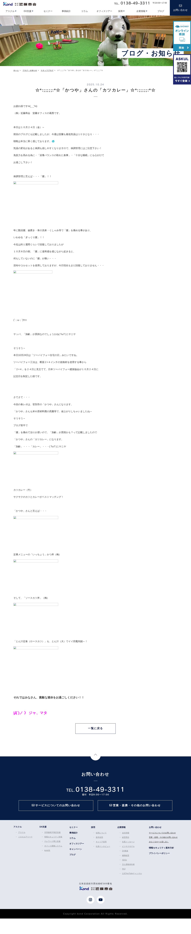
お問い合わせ (180, 10)
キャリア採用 (101, 842)
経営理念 (125, 837)
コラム (72, 838)
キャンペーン (75, 849)
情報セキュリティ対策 (53, 837)
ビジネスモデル (128, 846)
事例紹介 (73, 833)
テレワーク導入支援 (52, 841)
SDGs (124, 860)
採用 (93, 827)
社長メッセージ (128, 842)
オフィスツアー (76, 843)
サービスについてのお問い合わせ (162, 833)
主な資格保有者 (128, 864)
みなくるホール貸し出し (159, 842)
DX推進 (125, 851)
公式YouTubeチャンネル (132, 873)
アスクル (21, 832)
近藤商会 (19, 4)
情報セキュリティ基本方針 (161, 848)
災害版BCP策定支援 (52, 832)
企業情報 (121, 827)
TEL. (132, 3)
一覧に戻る (95, 728)
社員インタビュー (103, 846)
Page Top (95, 755)
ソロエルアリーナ (25, 837)
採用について (101, 833)
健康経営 (125, 855)
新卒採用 (99, 837)
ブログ (72, 854)
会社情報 (125, 833)
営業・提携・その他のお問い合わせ (163, 837)
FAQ (123, 869)
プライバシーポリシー (159, 853)
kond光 (47, 850)
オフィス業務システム (53, 846)
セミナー (73, 827)
